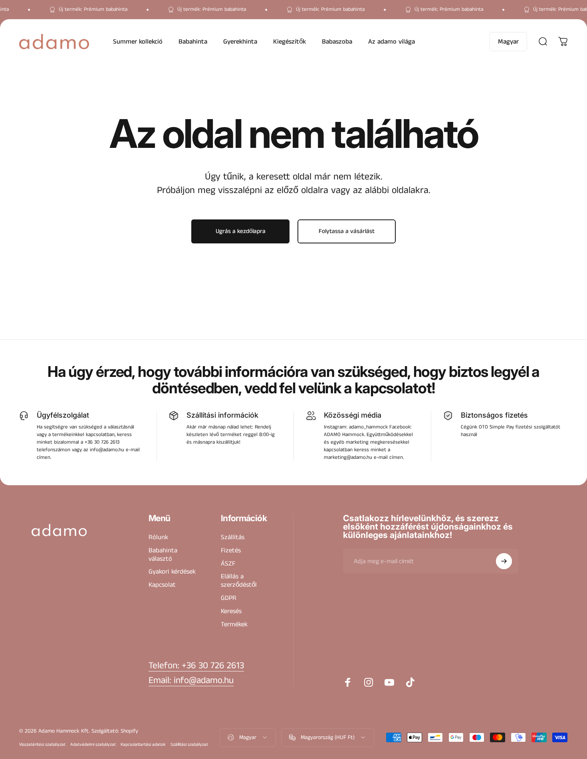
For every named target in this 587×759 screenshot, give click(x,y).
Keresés (231, 612)
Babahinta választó (163, 555)
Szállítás (232, 538)
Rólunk (158, 538)
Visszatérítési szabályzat (42, 744)
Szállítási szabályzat (189, 744)
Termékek (234, 624)
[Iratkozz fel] (504, 561)
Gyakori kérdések (172, 572)
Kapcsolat (162, 585)
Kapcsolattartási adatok (143, 744)
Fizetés (231, 551)
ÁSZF (228, 564)
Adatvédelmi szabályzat (93, 744)
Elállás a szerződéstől (239, 581)
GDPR (228, 598)
